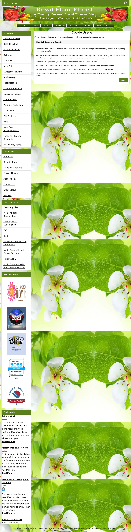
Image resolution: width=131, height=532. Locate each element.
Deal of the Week (11, 38)
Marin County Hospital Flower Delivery (14, 252)
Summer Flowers (11, 49)
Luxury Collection (12, 94)
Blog (5, 236)
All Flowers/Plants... (13, 144)
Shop (23, 26)
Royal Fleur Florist (64, 531)
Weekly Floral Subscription (10, 214)
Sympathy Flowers (12, 71)
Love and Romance (12, 88)
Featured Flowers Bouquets (12, 137)
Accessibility (9, 179)
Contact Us (102, 26)
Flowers (35, 26)
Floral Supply (9, 259)
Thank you (8, 110)
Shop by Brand (10, 162)
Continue (123, 80)
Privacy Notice (10, 173)
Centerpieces (10, 99)
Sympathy (60, 26)
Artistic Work (8, 416)
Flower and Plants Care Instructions (14, 243)
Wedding (74, 26)
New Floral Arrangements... (11, 129)
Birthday (7, 55)
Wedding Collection (13, 105)
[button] (125, 3)
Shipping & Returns (12, 167)
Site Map (7, 195)
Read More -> (8, 441)
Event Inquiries (10, 207)
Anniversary (9, 77)
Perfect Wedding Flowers (15, 447)
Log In (15, 3)
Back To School (11, 44)
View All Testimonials (12, 519)
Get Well (7, 60)
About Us (88, 26)
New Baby (8, 66)
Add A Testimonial (10, 522)
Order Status (9, 190)
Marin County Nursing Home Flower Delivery (14, 266)
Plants (47, 26)
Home (8, 3)
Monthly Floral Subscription (10, 223)
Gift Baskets (9, 116)
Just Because (10, 83)
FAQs (6, 230)
